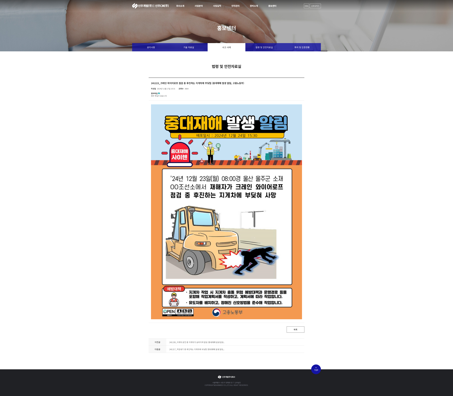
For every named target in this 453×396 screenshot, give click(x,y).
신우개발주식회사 (150, 6)
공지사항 (151, 47)
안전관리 (235, 5)
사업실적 (217, 5)
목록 (295, 329)
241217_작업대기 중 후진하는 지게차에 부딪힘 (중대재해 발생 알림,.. (196, 349)
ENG (306, 6)
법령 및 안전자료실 (264, 47)
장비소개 (254, 5)
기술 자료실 (188, 47)
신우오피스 (315, 6)
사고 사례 (226, 47)
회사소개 (180, 5)
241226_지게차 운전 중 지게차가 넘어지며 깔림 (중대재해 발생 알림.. (196, 342)
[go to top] (316, 369)
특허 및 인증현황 (302, 47)
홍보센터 (272, 5)
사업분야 (199, 5)
